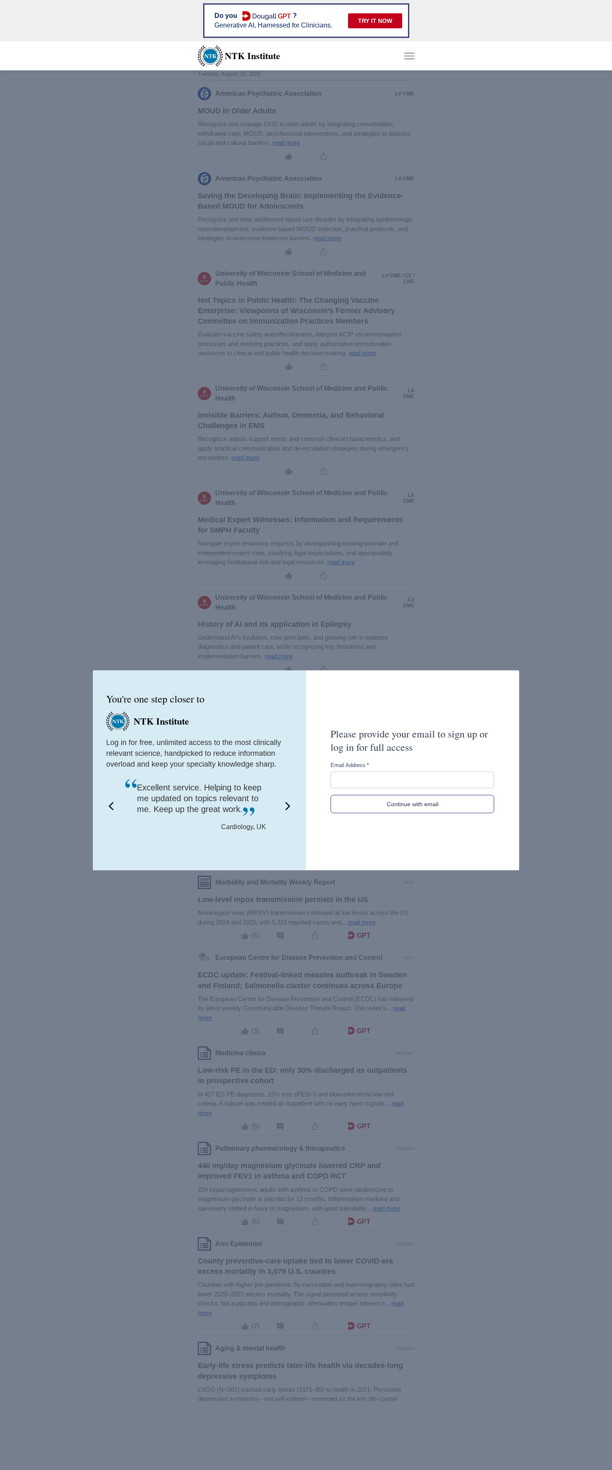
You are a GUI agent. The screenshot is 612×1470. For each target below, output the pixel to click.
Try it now (375, 20)
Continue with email (412, 804)
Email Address (350, 765)
